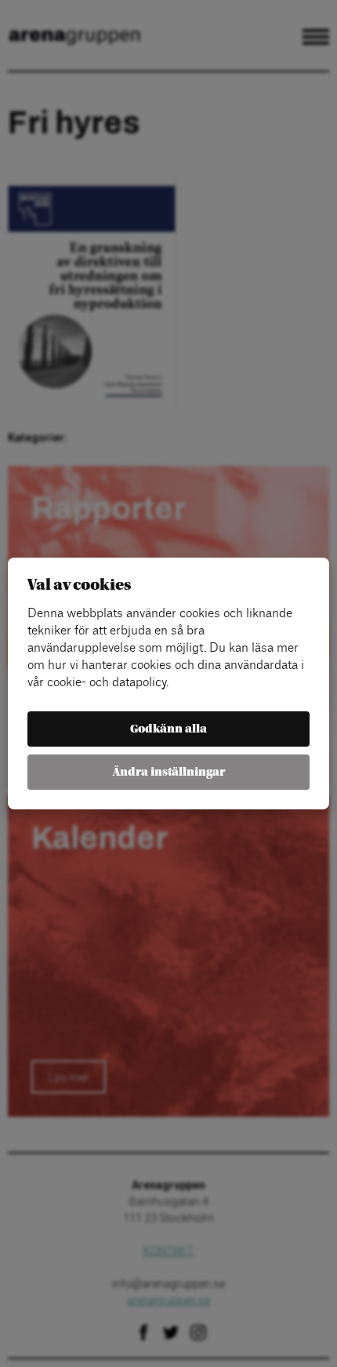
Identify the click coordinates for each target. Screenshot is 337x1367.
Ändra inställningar (169, 772)
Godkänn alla (168, 729)
